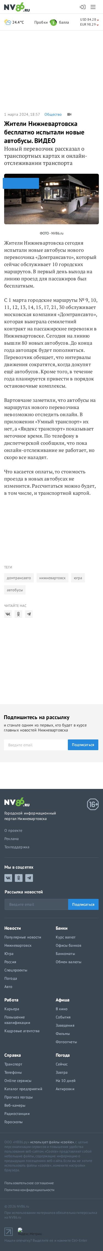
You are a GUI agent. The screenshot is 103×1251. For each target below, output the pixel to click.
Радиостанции (17, 1113)
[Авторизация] (83, 7)
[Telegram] (29, 614)
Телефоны (13, 1072)
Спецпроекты (15, 970)
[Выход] (93, 7)
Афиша (63, 1000)
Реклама (11, 838)
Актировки (65, 1088)
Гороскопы (13, 1121)
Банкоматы (65, 953)
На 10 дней (66, 1080)
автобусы (15, 589)
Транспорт (13, 1064)
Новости (12, 928)
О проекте (13, 830)
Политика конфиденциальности (29, 1190)
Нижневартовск (18, 945)
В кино (62, 1008)
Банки (62, 928)
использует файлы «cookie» (52, 1142)
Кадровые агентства (22, 1030)
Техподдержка (16, 846)
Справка (12, 1055)
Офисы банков (69, 945)
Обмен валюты (69, 961)
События (63, 1017)
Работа (11, 1000)
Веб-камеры (14, 1105)
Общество (53, 114)
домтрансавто (19, 577)
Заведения (65, 1025)
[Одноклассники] (18, 614)
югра (78, 577)
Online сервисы (17, 1080)
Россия (10, 961)
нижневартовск (52, 577)
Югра (9, 953)
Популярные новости (22, 937)
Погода (10, 978)
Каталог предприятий (23, 1088)
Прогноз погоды (18, 1097)
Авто (8, 986)
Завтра (62, 1072)
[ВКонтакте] (8, 614)
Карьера (11, 1008)
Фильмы (63, 1033)
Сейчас (62, 1064)
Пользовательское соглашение (29, 1183)
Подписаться (83, 744)
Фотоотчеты (66, 1041)
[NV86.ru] (18, 7)
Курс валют (66, 937)
